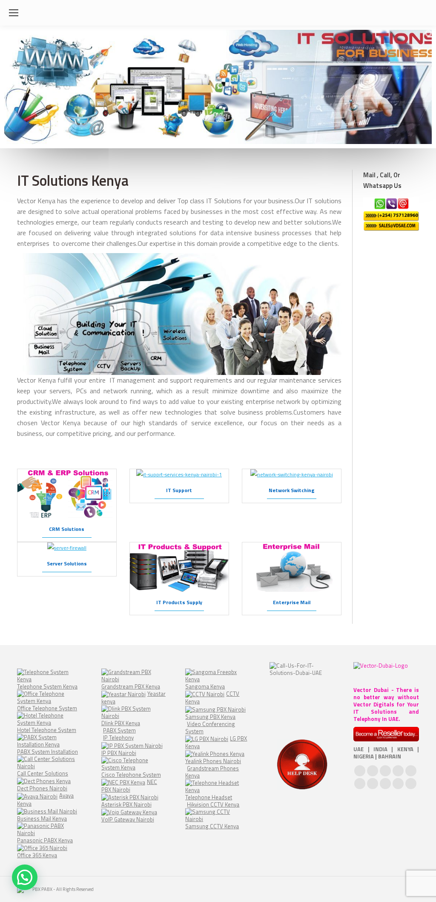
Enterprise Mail (291, 602)
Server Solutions (67, 563)
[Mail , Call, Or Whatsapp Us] (391, 214)
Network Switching (292, 490)
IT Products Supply (179, 602)
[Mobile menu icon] (14, 13)
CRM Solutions (66, 529)
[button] (24, 877)
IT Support (179, 490)
